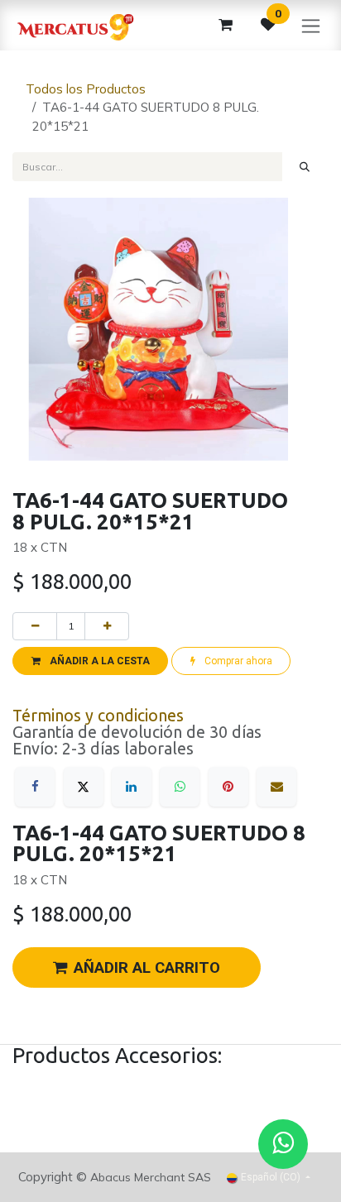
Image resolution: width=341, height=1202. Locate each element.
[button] (90, 661)
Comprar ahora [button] (237, 661)
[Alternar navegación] (311, 25)
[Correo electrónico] (276, 787)
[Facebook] (35, 787)
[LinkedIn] (131, 787)
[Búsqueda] (305, 166)
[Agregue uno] (106, 626)
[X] (83, 787)
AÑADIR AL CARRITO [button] (147, 968)
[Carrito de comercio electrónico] (225, 25)
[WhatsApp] (179, 787)
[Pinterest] (228, 787)
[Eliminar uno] (34, 626)
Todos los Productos (86, 89)
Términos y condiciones (98, 715)
